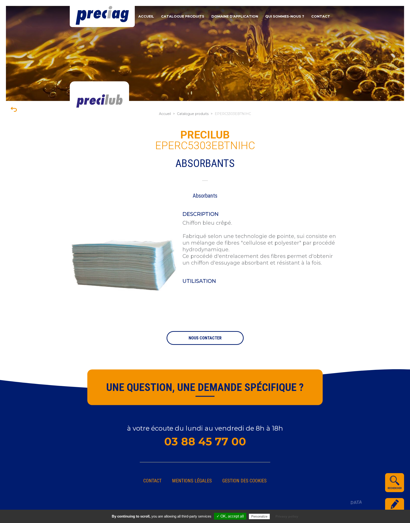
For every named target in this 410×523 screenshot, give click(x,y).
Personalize (259, 516)
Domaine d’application (234, 16)
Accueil (146, 16)
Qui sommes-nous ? (284, 16)
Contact (320, 16)
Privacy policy (286, 516)
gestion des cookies (244, 481)
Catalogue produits (182, 16)
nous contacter (205, 337)
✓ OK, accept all (230, 516)
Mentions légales (192, 481)
